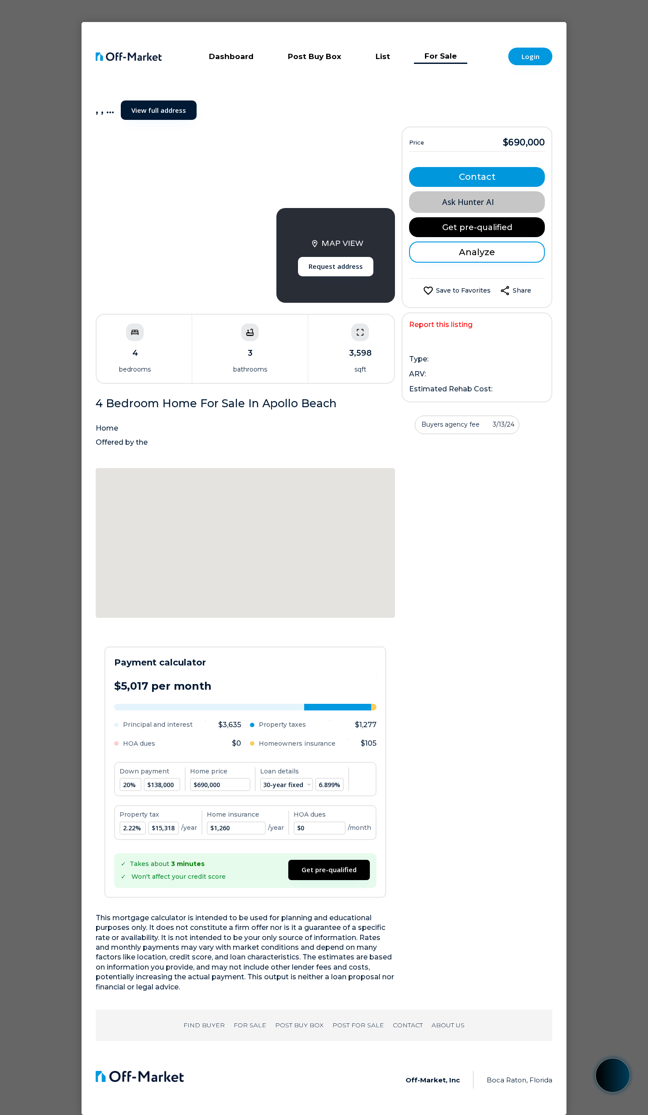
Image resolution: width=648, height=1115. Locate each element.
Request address (336, 266)
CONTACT (408, 1025)
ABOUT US (448, 1025)
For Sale (441, 56)
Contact (477, 176)
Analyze (477, 252)
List (383, 56)
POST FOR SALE (358, 1025)
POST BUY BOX (299, 1025)
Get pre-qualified (329, 869)
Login (530, 56)
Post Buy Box (314, 56)
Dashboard (231, 56)
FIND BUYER (204, 1025)
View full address (158, 110)
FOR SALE (250, 1025)
